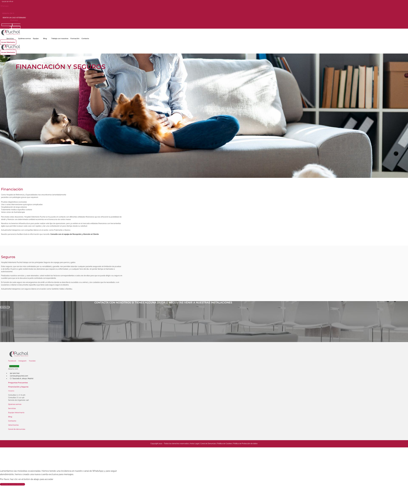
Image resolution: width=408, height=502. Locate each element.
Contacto (12, 421)
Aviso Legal (194, 444)
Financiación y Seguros (18, 387)
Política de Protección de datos (245, 444)
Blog (10, 417)
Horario (11, 391)
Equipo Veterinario (16, 413)
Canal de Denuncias (208, 444)
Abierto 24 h (8, 13)
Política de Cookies (224, 444)
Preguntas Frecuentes (18, 383)
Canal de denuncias (16, 429)
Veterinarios (13, 425)
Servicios (12, 408)
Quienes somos (14, 404)
